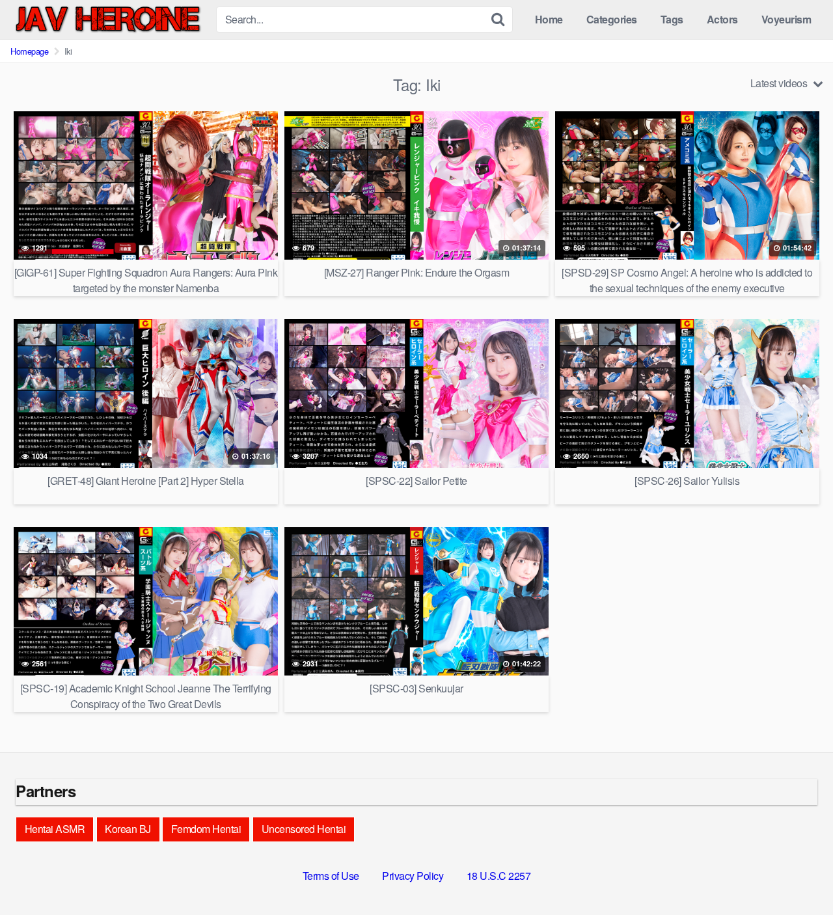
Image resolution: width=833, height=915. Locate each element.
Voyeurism (786, 19)
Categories (611, 19)
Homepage (29, 51)
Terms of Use (331, 875)
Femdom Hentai (206, 828)
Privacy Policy (412, 875)
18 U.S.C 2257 (499, 875)
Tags (672, 19)
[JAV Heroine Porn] (108, 19)
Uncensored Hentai (304, 828)
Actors (722, 19)
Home (549, 19)
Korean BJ (128, 828)
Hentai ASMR (55, 828)
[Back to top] (797, 873)
